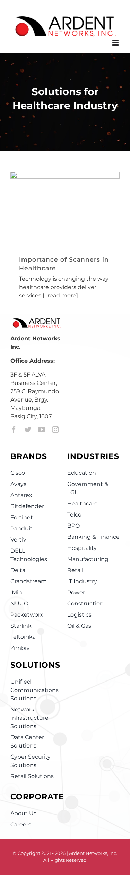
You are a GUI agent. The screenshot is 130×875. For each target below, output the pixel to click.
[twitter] (27, 429)
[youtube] (41, 429)
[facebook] (13, 429)
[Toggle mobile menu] (116, 43)
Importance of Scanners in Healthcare (56, 190)
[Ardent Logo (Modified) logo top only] (36, 321)
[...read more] (60, 295)
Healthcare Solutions (50, 223)
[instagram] (55, 429)
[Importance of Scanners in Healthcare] (65, 208)
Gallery (74, 190)
